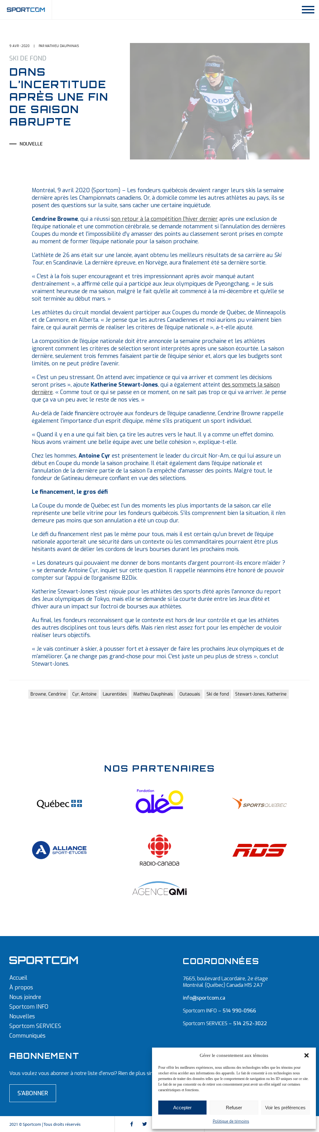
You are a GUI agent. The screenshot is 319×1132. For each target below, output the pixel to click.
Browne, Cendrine (48, 694)
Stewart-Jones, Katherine (261, 694)
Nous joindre (25, 997)
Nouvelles (22, 1016)
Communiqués (27, 1035)
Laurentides (115, 694)
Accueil (18, 978)
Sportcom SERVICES (35, 1026)
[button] (306, 1055)
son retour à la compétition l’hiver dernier (164, 219)
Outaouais (189, 694)
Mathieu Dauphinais (153, 694)
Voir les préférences (285, 1107)
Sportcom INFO (28, 1007)
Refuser (234, 1107)
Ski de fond (218, 694)
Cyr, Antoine (84, 694)
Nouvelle (31, 144)
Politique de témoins (231, 1121)
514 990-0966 (239, 1010)
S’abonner (32, 1093)
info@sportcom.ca (204, 998)
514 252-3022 (250, 1023)
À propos (21, 987)
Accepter (182, 1107)
